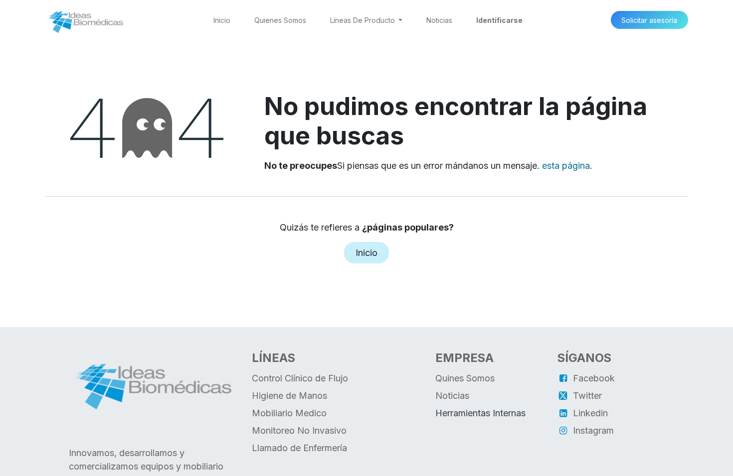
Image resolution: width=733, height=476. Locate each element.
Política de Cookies (429, 460)
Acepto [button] (670, 460)
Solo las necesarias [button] (615, 460)
